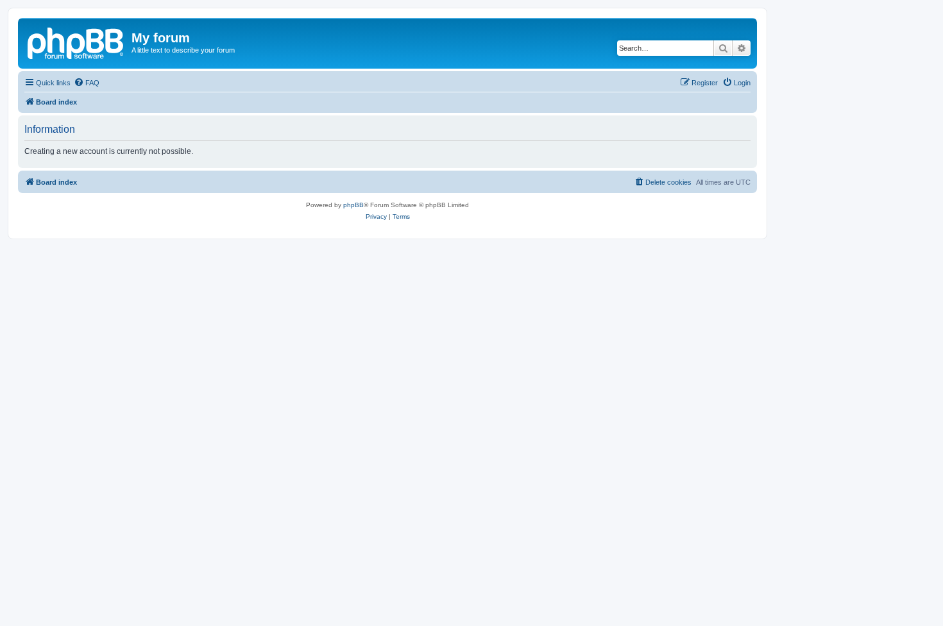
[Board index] (76, 41)
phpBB (353, 204)
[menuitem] (86, 82)
